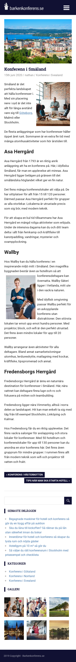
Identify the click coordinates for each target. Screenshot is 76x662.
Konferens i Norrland (22, 576)
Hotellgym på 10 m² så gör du (27, 546)
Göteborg (25, 113)
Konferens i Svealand (49, 75)
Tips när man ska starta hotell (47, 481)
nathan (29, 75)
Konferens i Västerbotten (25, 475)
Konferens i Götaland (22, 571)
